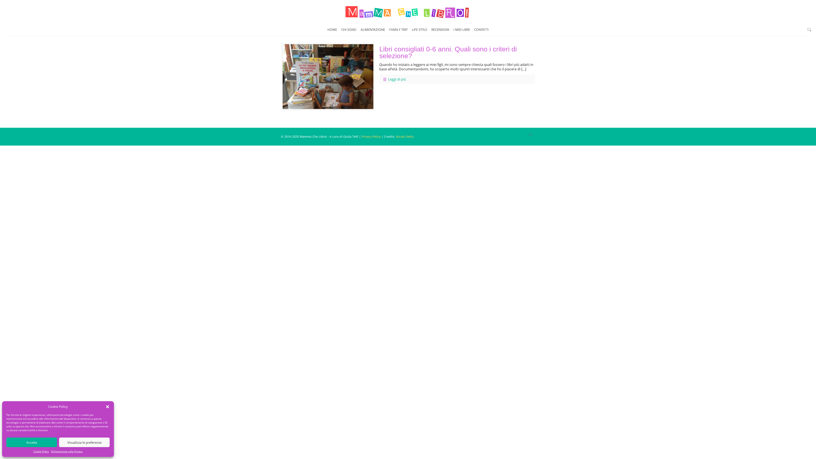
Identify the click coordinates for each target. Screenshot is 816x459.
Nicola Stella (405, 137)
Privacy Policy (371, 137)
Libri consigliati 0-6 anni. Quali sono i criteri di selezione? (448, 52)
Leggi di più (397, 79)
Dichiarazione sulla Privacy (67, 451)
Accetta (31, 442)
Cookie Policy (41, 451)
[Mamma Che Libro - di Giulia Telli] (408, 11)
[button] (107, 407)
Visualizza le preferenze (84, 442)
